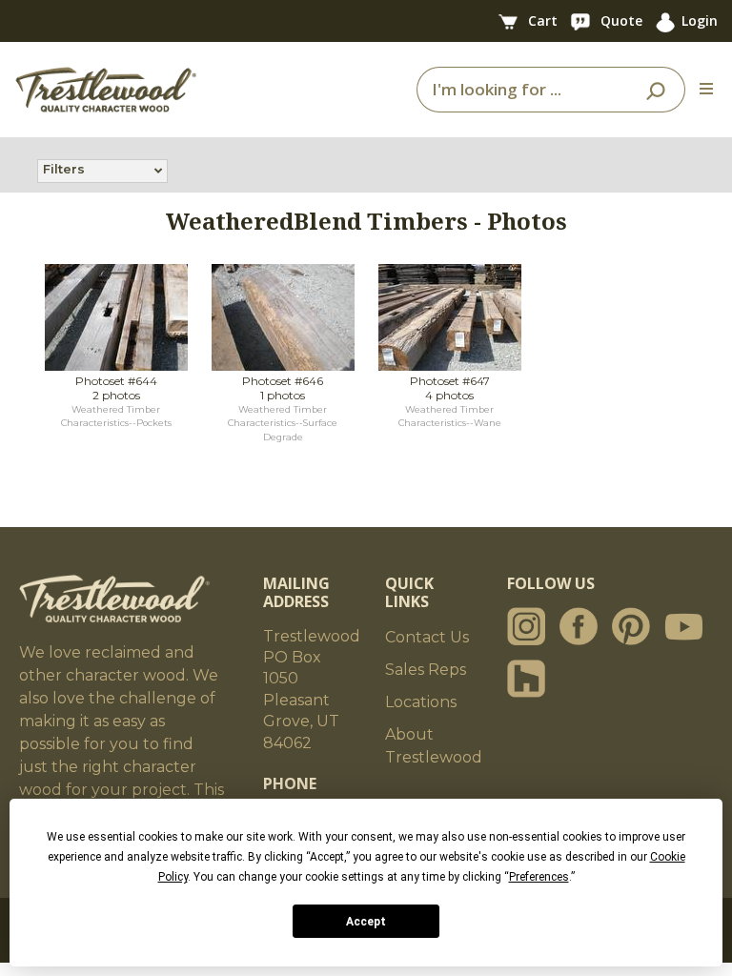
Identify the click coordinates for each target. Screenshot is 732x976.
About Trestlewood (433, 745)
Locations (421, 702)
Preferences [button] (539, 877)
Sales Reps (425, 670)
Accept (366, 921)
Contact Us (427, 637)
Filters (64, 168)
